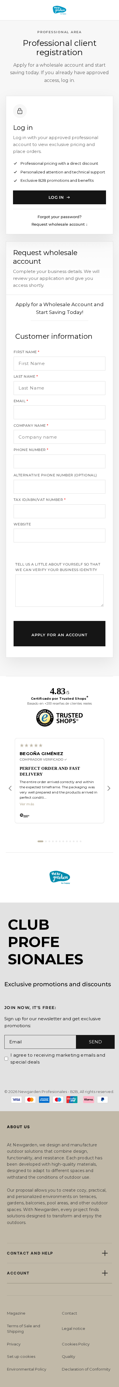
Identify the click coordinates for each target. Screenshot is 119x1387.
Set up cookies (21, 1356)
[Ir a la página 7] (63, 841)
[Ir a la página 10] (74, 841)
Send (95, 1042)
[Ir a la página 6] (60, 841)
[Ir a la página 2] (46, 841)
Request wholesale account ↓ (59, 224)
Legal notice (73, 1328)
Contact (69, 1313)
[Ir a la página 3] (49, 841)
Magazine (16, 1313)
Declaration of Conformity (86, 1369)
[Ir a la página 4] (53, 841)
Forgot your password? (59, 216)
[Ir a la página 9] (70, 841)
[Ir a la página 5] (56, 841)
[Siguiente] (109, 788)
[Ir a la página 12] (80, 841)
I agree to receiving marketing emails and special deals (57, 1058)
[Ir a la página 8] (67, 841)
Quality (68, 1356)
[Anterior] (10, 788)
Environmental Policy (26, 1369)
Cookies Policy (76, 1344)
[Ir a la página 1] (40, 841)
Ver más (27, 804)
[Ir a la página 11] (77, 841)
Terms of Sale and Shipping (23, 1329)
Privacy (14, 1344)
